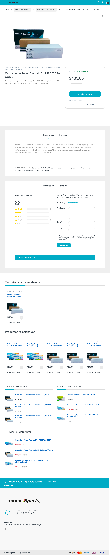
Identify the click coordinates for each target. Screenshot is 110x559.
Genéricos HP (9, 69)
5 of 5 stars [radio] (77, 202)
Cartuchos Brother (12, 341)
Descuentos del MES (22, 9)
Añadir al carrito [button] (21, 318)
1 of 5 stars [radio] (69, 202)
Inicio (7, 9)
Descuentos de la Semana (46, 9)
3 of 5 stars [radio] (73, 202)
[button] (103, 16)
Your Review (61, 208)
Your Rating (61, 203)
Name (59, 222)
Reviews (63, 135)
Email (59, 229)
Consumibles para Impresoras (22, 67)
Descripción (48, 135)
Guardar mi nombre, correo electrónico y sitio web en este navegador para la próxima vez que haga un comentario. (78, 238)
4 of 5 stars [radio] (75, 202)
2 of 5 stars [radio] (71, 202)
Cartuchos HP (9, 67)
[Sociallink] (5, 529)
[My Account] (103, 2)
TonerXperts (10, 553)
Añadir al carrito (86, 94)
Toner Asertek (18, 69)
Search (98, 2)
